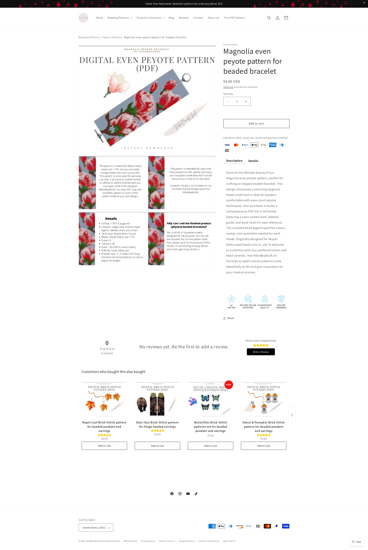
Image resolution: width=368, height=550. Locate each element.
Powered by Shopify (110, 541)
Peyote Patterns (112, 37)
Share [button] (230, 318)
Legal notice (229, 541)
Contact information (209, 541)
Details (253, 161)
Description (234, 161)
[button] (119, 18)
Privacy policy (148, 541)
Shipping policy (187, 541)
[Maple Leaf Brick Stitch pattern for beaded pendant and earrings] (104, 399)
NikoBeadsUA (93, 541)
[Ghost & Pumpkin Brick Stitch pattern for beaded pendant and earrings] (263, 399)
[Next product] (292, 415)
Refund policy (130, 541)
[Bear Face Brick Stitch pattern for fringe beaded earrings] (157, 399)
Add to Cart (104, 445)
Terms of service (167, 541)
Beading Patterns (89, 37)
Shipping (228, 86)
